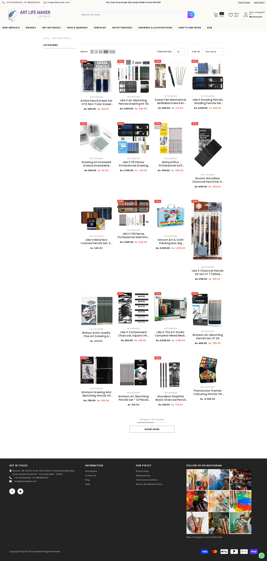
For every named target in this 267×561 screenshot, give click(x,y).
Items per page (164, 51)
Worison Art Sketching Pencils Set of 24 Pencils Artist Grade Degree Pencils (207, 336)
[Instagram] (20, 491)
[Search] (137, 14)
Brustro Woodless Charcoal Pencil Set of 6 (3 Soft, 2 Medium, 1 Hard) (207, 180)
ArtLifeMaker (96, 97)
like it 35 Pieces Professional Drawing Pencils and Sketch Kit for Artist (133, 163)
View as (84, 51)
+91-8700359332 (14, 2)
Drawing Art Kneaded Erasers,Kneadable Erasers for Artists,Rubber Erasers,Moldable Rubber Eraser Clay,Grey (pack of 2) (96, 163)
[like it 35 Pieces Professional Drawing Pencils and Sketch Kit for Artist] (133, 138)
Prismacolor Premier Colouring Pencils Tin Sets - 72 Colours (207, 392)
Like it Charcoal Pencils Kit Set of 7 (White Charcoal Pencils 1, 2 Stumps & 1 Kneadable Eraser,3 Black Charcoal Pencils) (207, 272)
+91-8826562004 (31, 2)
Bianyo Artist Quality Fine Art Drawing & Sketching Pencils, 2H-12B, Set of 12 (96, 334)
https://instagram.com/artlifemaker (204, 537)
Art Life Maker (208, 174)
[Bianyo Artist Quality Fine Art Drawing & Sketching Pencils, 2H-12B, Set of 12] (96, 308)
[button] (92, 52)
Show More (151, 429)
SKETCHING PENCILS (61, 38)
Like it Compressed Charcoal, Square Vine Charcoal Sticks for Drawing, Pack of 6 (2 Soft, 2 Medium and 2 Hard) (133, 333)
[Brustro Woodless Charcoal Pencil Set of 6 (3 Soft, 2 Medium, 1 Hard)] (207, 146)
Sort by (196, 51)
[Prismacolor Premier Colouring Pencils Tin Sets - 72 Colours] (207, 369)
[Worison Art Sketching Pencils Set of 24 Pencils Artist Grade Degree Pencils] (207, 309)
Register (261, 12)
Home (46, 38)
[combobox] (133, 14)
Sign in (251, 13)
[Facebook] (12, 491)
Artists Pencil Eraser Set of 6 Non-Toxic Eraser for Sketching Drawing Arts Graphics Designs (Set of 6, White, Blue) (96, 102)
